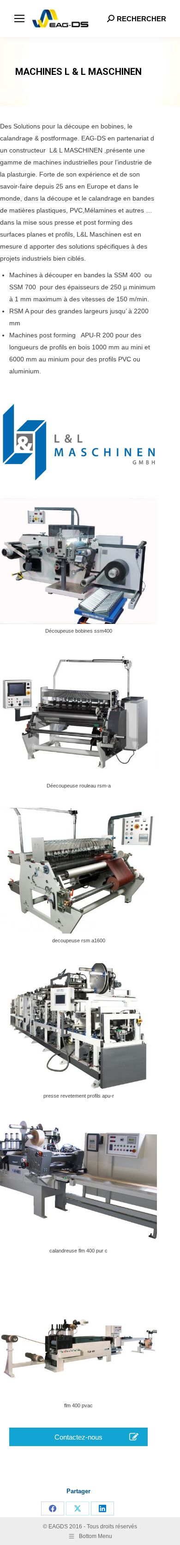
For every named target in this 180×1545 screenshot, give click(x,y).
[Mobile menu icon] (19, 18)
